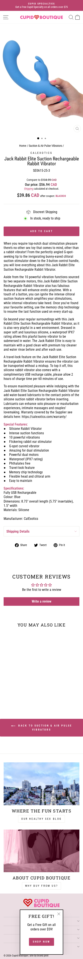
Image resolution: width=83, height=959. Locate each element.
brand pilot (43, 955)
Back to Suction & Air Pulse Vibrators (44, 727)
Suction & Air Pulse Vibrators (45, 146)
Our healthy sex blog (41, 818)
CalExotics (41, 152)
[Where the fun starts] (41, 783)
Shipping (28, 188)
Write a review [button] (41, 601)
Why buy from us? (41, 885)
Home (22, 146)
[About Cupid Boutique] (41, 851)
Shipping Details (18, 531)
